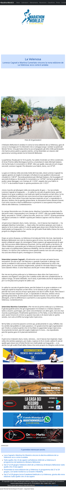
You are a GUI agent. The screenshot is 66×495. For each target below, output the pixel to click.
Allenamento (34, 3)
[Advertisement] (33, 41)
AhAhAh (55, 485)
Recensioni (42, 3)
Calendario (24, 3)
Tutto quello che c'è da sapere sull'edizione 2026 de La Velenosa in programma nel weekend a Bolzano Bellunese (30, 461)
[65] (33, 419)
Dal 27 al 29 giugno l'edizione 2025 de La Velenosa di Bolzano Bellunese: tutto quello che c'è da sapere (34, 466)
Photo (58, 3)
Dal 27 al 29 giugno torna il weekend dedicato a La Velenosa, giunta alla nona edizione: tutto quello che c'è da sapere (34, 475)
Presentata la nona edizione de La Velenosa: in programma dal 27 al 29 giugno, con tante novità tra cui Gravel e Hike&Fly (32, 470)
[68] (33, 435)
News (18, 3)
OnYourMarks (39, 485)
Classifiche (51, 3)
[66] (33, 355)
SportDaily (48, 485)
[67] (33, 387)
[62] (33, 371)
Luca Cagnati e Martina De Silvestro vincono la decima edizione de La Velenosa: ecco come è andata (31, 456)
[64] (33, 403)
